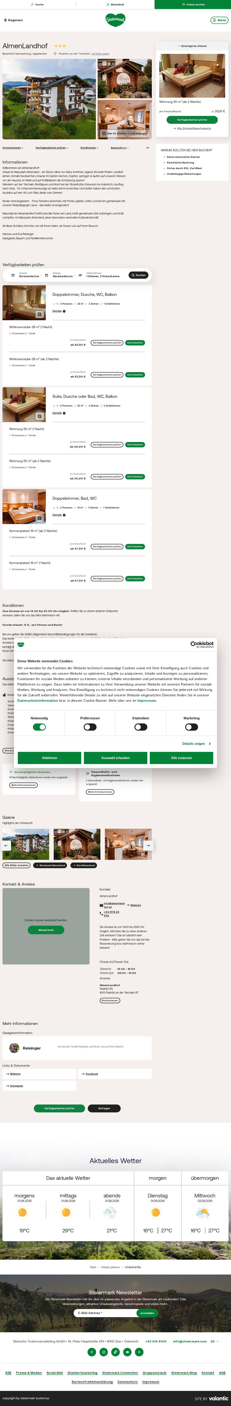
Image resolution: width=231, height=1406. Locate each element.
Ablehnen (49, 758)
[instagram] (103, 1352)
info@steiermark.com (190, 1341)
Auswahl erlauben (115, 758)
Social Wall (54, 1372)
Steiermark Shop (184, 1372)
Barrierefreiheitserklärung (92, 1381)
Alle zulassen (181, 758)
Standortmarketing (82, 1372)
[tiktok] (115, 1352)
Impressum (146, 700)
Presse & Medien (29, 1372)
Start (93, 1267)
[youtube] (127, 1352)
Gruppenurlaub (154, 1372)
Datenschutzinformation (37, 700)
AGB (222, 1372)
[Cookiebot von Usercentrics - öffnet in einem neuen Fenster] (194, 644)
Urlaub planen (110, 1267)
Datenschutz (128, 1381)
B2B (8, 1372)
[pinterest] (139, 1352)
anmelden (147, 1313)
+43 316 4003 (155, 1341)
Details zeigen (193, 744)
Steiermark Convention (120, 1372)
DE (213, 1341)
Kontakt (208, 1372)
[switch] (90, 727)
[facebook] (92, 1352)
